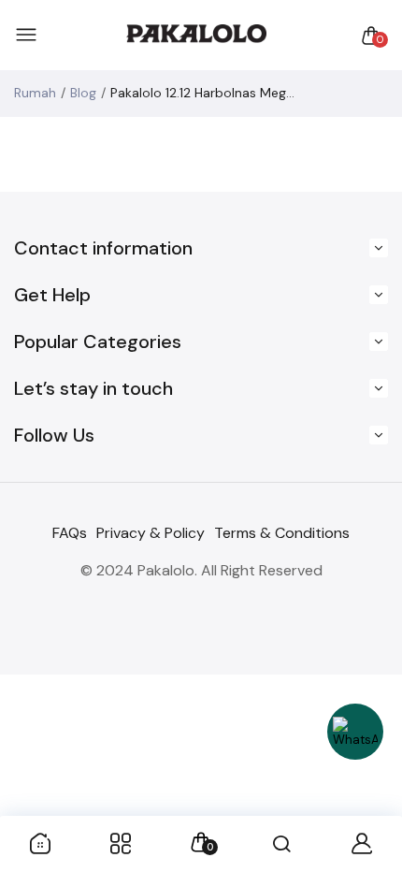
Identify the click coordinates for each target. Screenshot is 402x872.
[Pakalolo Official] (196, 35)
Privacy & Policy (150, 533)
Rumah (35, 92)
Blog (83, 92)
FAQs (69, 533)
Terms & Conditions (282, 533)
